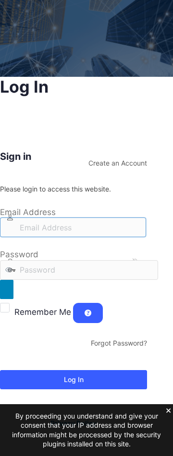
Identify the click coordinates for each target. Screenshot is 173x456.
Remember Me (42, 312)
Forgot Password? (119, 343)
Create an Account (117, 163)
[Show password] (6, 289)
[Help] (88, 313)
